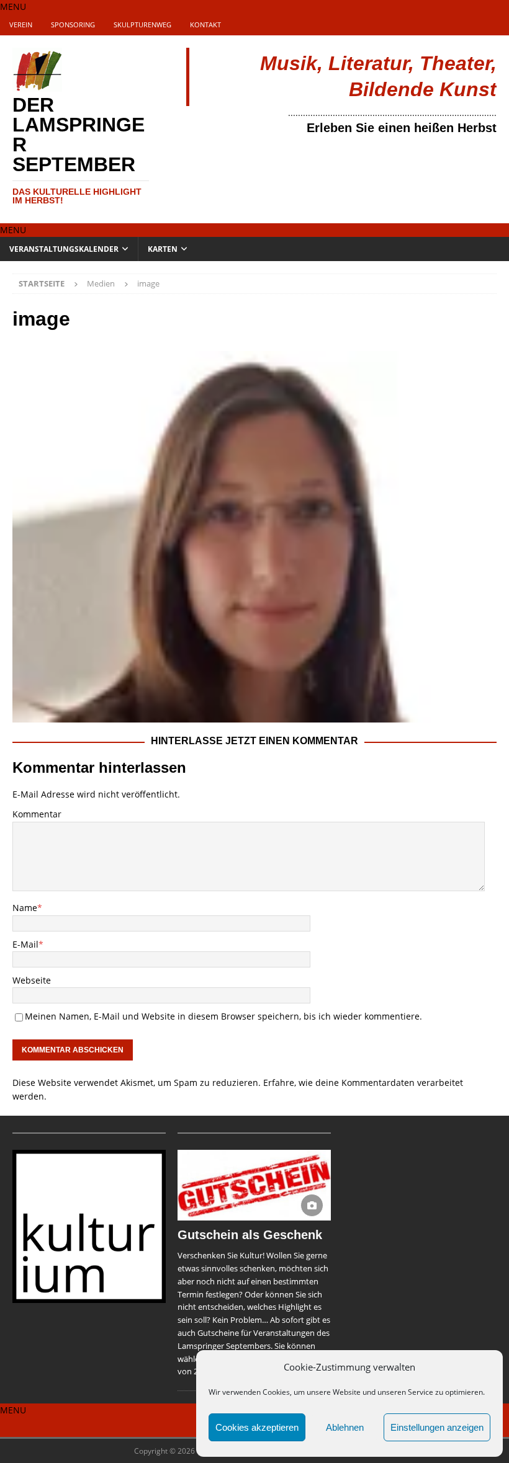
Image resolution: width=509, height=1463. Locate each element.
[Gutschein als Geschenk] (254, 1185)
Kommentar (36, 814)
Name (24, 908)
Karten (163, 249)
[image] (254, 715)
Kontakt (205, 24)
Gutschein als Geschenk (250, 1235)
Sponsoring (73, 24)
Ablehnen (345, 1427)
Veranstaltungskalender (64, 249)
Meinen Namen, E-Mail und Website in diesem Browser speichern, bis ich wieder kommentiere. (223, 1016)
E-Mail (25, 944)
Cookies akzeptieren (257, 1427)
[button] (13, 6)
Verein (20, 24)
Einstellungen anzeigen (437, 1427)
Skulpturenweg (142, 24)
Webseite (31, 980)
